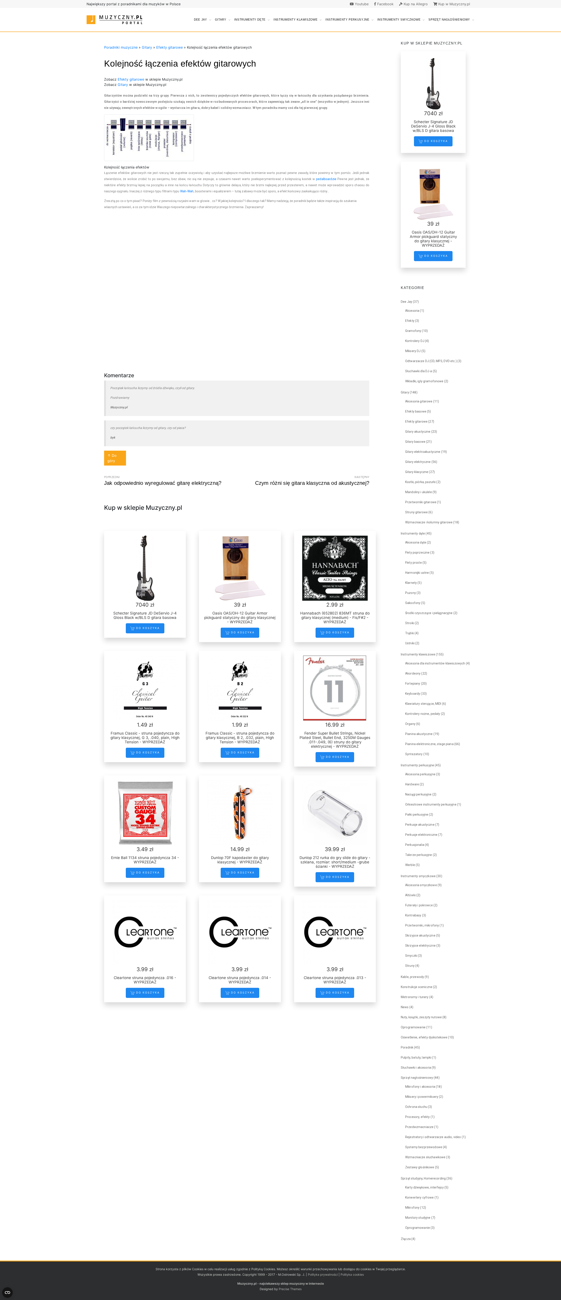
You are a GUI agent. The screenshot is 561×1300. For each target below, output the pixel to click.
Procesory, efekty (417, 1117)
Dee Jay (200, 19)
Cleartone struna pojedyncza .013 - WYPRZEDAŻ (335, 980)
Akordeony (413, 673)
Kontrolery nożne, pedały (422, 714)
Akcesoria (412, 310)
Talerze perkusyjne (418, 855)
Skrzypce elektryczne (420, 945)
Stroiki (409, 623)
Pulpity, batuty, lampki (416, 1057)
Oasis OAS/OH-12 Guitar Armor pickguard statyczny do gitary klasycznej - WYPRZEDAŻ (239, 617)
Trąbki (409, 633)
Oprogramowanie (413, 1027)
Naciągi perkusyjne (418, 794)
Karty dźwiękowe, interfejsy (424, 1187)
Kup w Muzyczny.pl (453, 4)
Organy (410, 724)
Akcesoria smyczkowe (421, 885)
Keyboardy (412, 693)
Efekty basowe (415, 411)
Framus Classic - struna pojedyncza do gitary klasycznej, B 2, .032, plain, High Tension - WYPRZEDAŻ (240, 737)
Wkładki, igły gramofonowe (424, 381)
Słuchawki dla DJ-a (418, 371)
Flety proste (413, 562)
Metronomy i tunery (415, 997)
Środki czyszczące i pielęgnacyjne (429, 613)
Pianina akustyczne (419, 734)
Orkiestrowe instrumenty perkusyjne (430, 804)
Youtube (361, 4)
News (405, 1007)
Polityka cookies (352, 1274)
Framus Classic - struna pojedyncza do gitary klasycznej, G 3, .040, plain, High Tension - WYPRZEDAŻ (144, 737)
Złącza (406, 1239)
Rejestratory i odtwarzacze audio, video (433, 1137)
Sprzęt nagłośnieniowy (449, 19)
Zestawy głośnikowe (419, 1167)
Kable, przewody (412, 977)
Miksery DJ (413, 351)
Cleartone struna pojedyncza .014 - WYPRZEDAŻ (240, 980)
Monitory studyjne (417, 1217)
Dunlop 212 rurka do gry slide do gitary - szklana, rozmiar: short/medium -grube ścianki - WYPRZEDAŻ (335, 862)
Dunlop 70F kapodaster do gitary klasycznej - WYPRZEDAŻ (240, 859)
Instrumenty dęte (250, 19)
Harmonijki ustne (417, 572)
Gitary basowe (415, 441)
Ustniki (410, 643)
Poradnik (407, 1047)
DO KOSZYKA (147, 628)
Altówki (410, 895)
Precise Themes (290, 1289)
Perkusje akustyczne (420, 824)
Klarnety (411, 582)
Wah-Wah (187, 191)
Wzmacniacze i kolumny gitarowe (429, 522)
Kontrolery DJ (414, 341)
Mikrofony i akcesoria (420, 1086)
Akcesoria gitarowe (419, 401)
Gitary (220, 19)
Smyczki (411, 955)
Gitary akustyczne (417, 431)
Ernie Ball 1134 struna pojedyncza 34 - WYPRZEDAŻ (145, 859)
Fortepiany (412, 683)
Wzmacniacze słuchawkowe (425, 1157)
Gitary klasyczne (416, 472)
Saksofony (412, 603)
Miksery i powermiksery (421, 1096)
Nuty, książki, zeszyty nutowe (421, 1017)
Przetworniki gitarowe (420, 502)
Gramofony (413, 331)
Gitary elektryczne (418, 462)
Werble (410, 865)
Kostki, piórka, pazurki (420, 482)
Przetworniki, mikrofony (422, 925)
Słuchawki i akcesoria (416, 1067)
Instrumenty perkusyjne (347, 19)
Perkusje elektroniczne (421, 834)
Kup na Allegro (415, 4)
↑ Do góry (112, 458)
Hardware (412, 784)
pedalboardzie (326, 179)
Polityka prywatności (323, 1274)
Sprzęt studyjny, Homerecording (423, 1178)
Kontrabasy (413, 915)
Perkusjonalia (414, 845)
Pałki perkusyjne (416, 814)
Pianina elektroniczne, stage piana (429, 744)
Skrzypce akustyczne (420, 935)
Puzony (410, 593)
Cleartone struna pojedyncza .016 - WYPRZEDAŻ (145, 980)
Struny (410, 965)
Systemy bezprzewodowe (423, 1147)
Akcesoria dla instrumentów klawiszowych (435, 663)
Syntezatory (414, 754)
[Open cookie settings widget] (7, 1292)
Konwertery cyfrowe (419, 1197)
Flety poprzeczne (417, 552)
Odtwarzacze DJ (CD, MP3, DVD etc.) (431, 361)
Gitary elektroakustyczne (422, 451)
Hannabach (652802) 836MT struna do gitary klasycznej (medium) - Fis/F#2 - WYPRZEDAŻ (335, 617)
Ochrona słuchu (416, 1107)
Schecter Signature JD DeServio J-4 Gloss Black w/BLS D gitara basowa (145, 615)
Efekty (409, 320)
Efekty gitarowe (169, 47)
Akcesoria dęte (415, 542)
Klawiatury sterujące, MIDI (423, 703)
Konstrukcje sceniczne (416, 987)
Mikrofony (412, 1207)
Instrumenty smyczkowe (399, 19)
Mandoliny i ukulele (418, 492)
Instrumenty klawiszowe (295, 19)
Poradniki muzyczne (121, 47)
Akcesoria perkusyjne (420, 774)
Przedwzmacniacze (419, 1127)
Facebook (385, 4)
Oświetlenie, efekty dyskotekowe (424, 1037)
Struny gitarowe (416, 512)
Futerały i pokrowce (419, 905)
